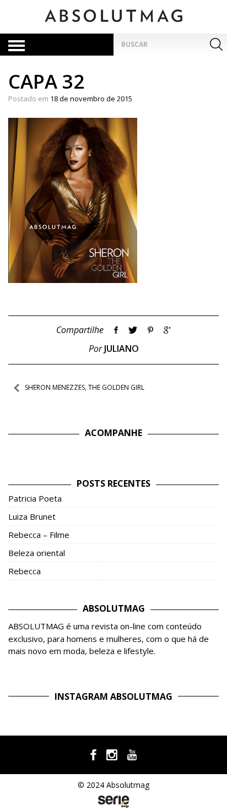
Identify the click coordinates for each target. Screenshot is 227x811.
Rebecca (24, 570)
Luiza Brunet (32, 516)
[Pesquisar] (216, 45)
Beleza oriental (36, 552)
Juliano (121, 348)
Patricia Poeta (35, 498)
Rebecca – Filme (38, 534)
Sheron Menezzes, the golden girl (84, 387)
